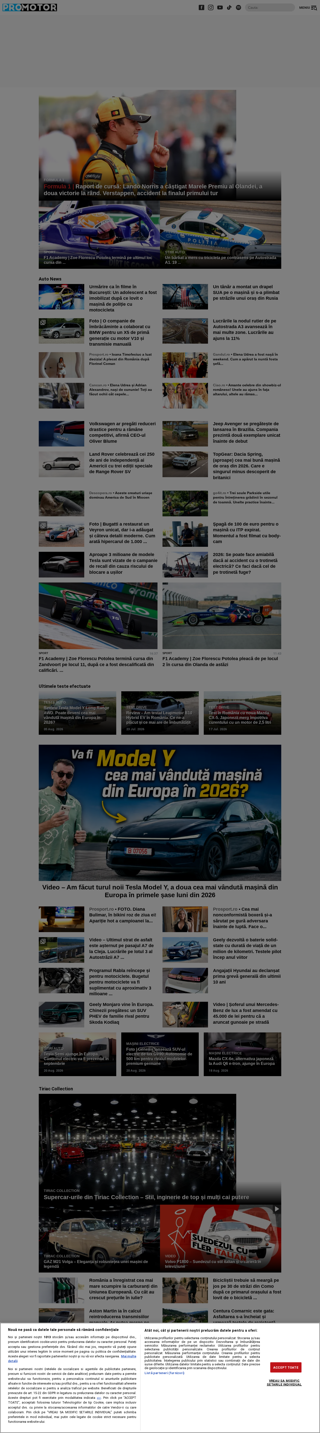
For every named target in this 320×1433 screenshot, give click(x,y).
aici (99, 1398)
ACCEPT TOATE (285, 1367)
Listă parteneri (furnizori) (164, 1373)
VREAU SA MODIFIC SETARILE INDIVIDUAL (284, 1382)
